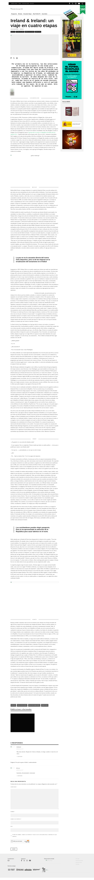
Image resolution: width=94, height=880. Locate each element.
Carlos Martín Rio (14, 29)
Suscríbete (44, 13)
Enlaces (32, 3)
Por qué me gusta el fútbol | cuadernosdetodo (25, 762)
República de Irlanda (29, 31)
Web (11, 826)
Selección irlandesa (22, 705)
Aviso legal (77, 858)
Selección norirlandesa (34, 705)
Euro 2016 (13, 31)
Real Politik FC (36, 13)
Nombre (13, 811)
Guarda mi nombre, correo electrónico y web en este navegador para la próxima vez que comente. (34, 835)
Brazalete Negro (27, 13)
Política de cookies (79, 862)
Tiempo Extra (45, 705)
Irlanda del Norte (20, 31)
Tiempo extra (38, 31)
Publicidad (77, 864)
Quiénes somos (14, 3)
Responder (20, 756)
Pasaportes (14, 13)
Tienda (19, 3)
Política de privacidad (79, 860)
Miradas (20, 13)
